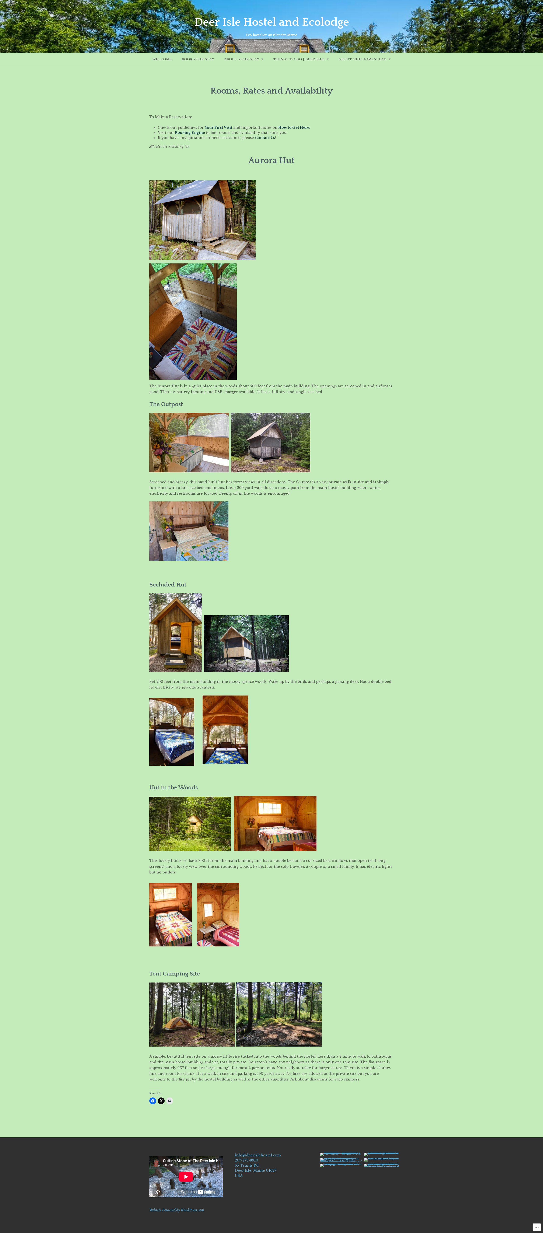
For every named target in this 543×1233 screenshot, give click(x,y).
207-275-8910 (246, 1160)
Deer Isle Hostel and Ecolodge (271, 22)
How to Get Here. (294, 127)
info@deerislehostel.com (258, 1155)
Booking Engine (190, 132)
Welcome (162, 59)
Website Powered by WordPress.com (176, 1210)
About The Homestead (362, 59)
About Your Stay (241, 59)
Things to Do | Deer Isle (299, 59)
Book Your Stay (198, 59)
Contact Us (265, 138)
